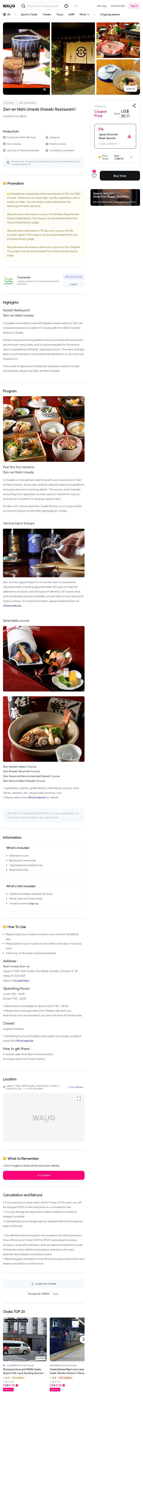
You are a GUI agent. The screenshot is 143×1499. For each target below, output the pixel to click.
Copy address (75, 1087)
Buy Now (120, 176)
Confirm (45, 1175)
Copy (55, 1293)
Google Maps (21, 980)
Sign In (134, 5)
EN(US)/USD (118, 5)
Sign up (33, 903)
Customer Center (45, 1283)
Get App (102, 5)
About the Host (73, 276)
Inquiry (73, 284)
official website (12, 605)
